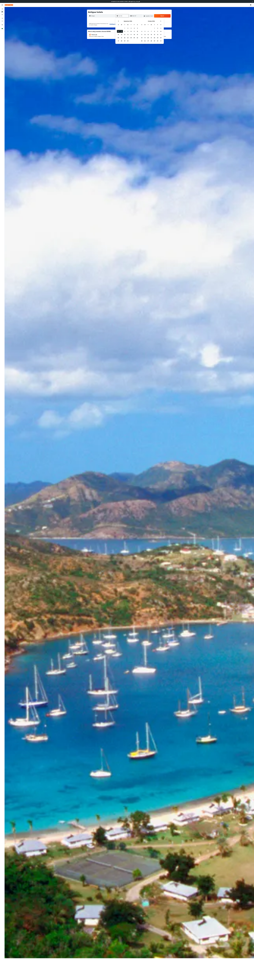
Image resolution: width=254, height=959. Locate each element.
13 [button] (118, 34)
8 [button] (124, 31)
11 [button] (134, 31)
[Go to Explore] (2, 18)
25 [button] (134, 37)
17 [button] (160, 34)
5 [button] (137, 28)
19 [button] (137, 34)
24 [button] (131, 37)
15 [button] (124, 34)
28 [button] (121, 41)
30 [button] (128, 41)
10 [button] (131, 31)
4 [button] (134, 28)
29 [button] (124, 41)
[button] (252, 1)
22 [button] (124, 37)
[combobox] (103, 16)
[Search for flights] (2, 9)
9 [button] (157, 31)
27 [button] (118, 41)
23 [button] (127, 37)
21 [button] (121, 37)
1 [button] (124, 28)
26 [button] (137, 37)
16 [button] (127, 34)
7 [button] (121, 31)
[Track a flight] (2, 21)
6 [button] (118, 31)
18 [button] (134, 34)
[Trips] (2, 25)
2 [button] (157, 28)
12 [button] (137, 31)
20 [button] (118, 37)
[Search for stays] (2, 11)
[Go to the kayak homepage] (9, 5)
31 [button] (160, 41)
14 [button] (121, 34)
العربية (138, 1)
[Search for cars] (2, 14)
